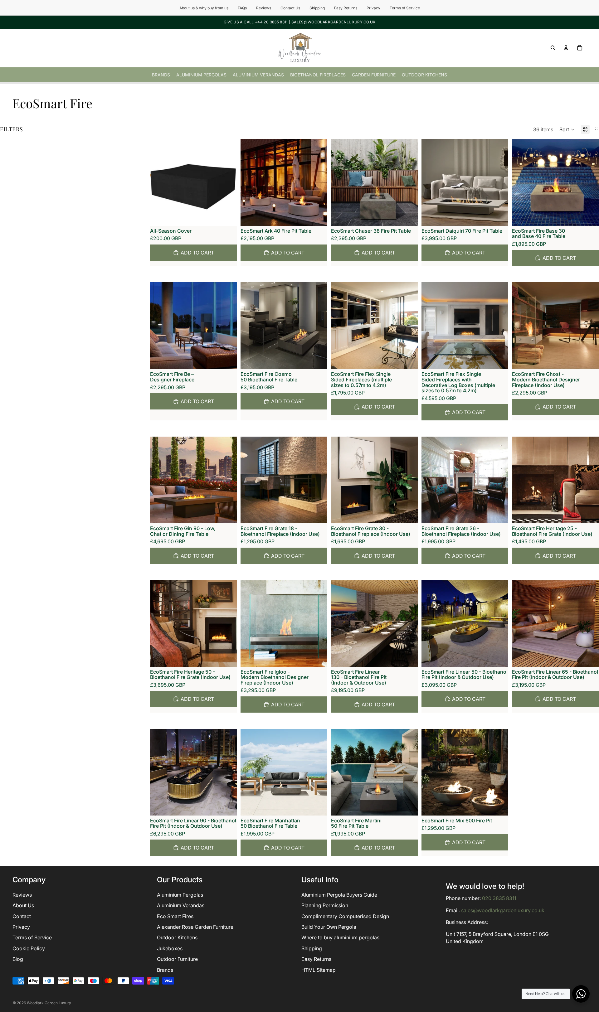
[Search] (553, 48)
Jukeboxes (170, 948)
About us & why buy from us (203, 8)
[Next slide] (318, 182)
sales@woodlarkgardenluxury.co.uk (502, 910)
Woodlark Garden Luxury (49, 1002)
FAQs (242, 8)
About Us (23, 906)
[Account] (566, 48)
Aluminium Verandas (180, 906)
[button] (567, 129)
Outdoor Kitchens (177, 938)
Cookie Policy (28, 948)
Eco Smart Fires (175, 916)
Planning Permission (324, 906)
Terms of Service (405, 8)
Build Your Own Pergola (328, 927)
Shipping (317, 8)
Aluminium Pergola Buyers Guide (339, 895)
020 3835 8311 (499, 898)
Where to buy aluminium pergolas (340, 938)
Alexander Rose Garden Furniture (195, 927)
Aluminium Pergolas (180, 895)
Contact (21, 916)
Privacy (373, 8)
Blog (17, 959)
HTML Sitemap (318, 970)
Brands (165, 970)
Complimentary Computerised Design (345, 916)
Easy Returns (345, 8)
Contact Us (290, 8)
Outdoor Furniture (177, 959)
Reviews (263, 8)
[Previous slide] (250, 182)
